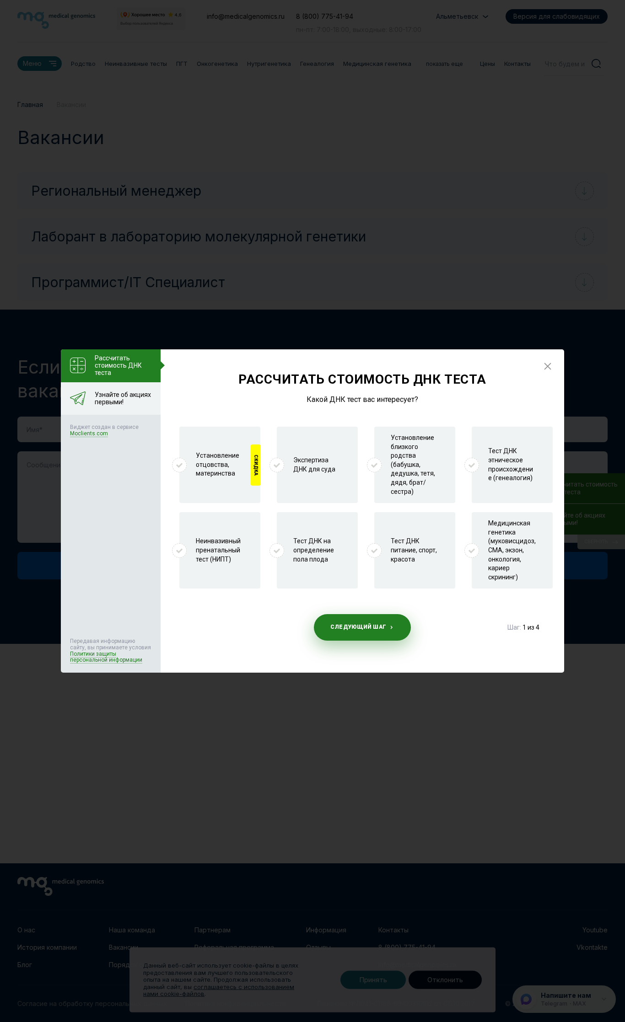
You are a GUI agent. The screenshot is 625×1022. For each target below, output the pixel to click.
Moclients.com (89, 433)
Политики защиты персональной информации (106, 657)
